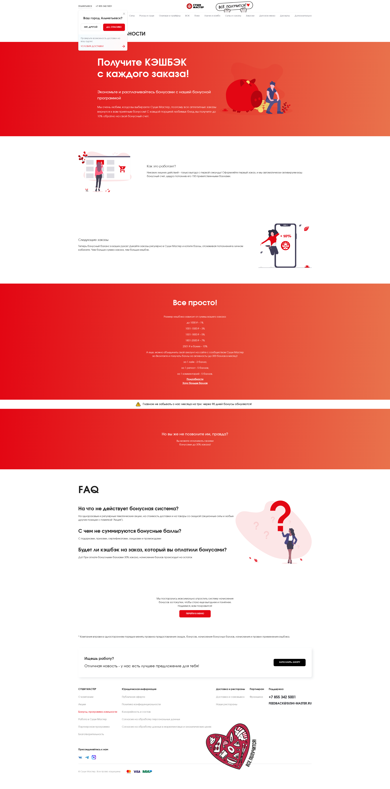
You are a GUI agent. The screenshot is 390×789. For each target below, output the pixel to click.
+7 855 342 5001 (104, 6)
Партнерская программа (94, 727)
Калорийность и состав (136, 712)
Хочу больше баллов (195, 383)
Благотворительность (91, 734)
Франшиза (256, 697)
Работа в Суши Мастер (92, 719)
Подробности (195, 379)
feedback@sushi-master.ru (290, 703)
